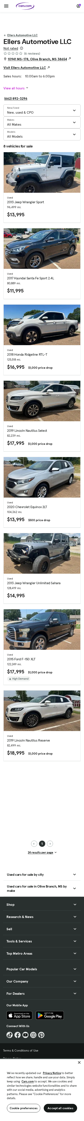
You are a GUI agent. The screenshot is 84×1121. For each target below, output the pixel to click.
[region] (42, 1089)
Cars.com (28, 1081)
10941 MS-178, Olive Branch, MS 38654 (37, 59)
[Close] (79, 1062)
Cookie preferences (24, 1108)
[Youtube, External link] (25, 1035)
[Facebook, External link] (17, 1035)
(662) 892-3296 (15, 98)
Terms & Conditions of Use (20, 1050)
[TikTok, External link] (9, 1035)
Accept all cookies (60, 1108)
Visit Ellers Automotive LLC (24, 67)
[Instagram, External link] (33, 1035)
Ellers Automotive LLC (22, 35)
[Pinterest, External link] (41, 1035)
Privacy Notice (52, 1073)
